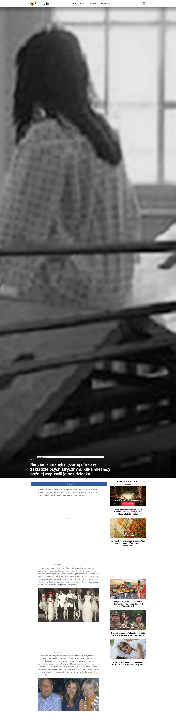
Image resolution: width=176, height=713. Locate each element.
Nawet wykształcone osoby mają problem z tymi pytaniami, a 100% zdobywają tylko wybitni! (128, 511)
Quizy (89, 3)
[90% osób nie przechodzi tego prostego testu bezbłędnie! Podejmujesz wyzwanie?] (128, 528)
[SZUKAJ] (144, 3)
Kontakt (117, 3)
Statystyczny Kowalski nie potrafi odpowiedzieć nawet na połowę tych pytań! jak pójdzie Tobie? (128, 603)
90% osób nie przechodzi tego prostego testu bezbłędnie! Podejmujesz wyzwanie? (128, 543)
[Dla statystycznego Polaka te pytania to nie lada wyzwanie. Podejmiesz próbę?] (128, 620)
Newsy (75, 3)
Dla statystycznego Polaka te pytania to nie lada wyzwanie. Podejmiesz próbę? (128, 634)
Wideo (82, 3)
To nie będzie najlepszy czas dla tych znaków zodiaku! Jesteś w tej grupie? (128, 663)
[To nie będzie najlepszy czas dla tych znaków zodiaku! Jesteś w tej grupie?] (128, 649)
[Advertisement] (70, 452)
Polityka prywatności (102, 3)
